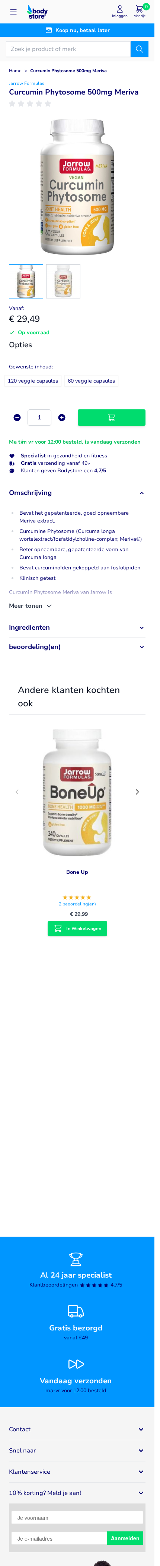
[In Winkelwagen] (111, 417)
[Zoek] (139, 49)
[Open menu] (13, 11)
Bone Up (77, 872)
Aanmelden (125, 1538)
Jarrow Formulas (26, 83)
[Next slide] (137, 792)
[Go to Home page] (37, 12)
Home (15, 71)
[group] (31, 103)
